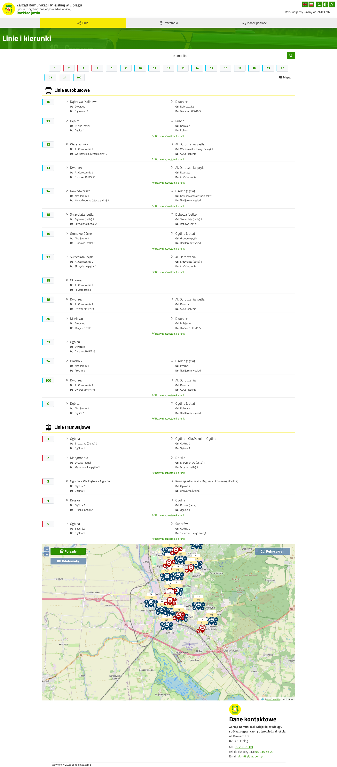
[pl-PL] (311, 4)
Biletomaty (70, 561)
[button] (81, 106)
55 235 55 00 (264, 751)
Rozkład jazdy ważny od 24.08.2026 (308, 12)
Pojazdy (70, 551)
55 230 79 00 (244, 747)
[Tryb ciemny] (319, 4)
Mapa (286, 77)
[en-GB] (305, 4)
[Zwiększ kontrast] (325, 4)
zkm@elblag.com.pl (250, 756)
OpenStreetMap (273, 699)
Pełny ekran (274, 551)
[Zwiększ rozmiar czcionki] (332, 4)
